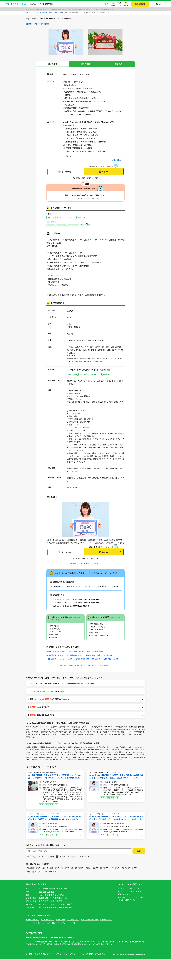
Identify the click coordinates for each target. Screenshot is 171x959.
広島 (52, 904)
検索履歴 (126, 5)
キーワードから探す (33, 923)
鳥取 (40, 904)
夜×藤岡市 (96, 659)
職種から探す (60, 919)
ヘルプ (105, 4)
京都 (48, 895)
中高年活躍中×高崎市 (129, 868)
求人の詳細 (85, 64)
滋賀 (52, 895)
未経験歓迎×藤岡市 (93, 655)
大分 (56, 907)
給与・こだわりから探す (90, 919)
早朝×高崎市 (114, 868)
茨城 (58, 888)
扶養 (34, 857)
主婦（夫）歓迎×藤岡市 (96, 651)
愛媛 (68, 904)
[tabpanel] (66, 42)
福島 (66, 898)
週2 (28, 857)
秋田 (58, 898)
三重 (48, 891)
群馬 (66, 888)
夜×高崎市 (104, 868)
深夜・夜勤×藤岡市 (110, 659)
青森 (46, 898)
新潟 (40, 901)
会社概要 (29, 954)
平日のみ (42, 857)
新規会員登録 (140, 4)
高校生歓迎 (51, 857)
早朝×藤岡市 (51, 659)
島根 (44, 904)
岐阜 (52, 891)
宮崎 (60, 907)
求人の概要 (52, 64)
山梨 (56, 901)
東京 (40, 888)
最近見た (113, 5)
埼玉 (50, 888)
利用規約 (42, 954)
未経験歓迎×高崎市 (33, 868)
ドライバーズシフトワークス (128, 888)
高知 (72, 904)
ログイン (158, 4)
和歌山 (61, 895)
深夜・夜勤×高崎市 (51, 872)
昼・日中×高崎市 (77, 868)
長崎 (48, 907)
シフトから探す (73, 919)
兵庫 (44, 895)
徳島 (60, 904)
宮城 (54, 898)
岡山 (48, 904)
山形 (62, 898)
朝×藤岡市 (108, 655)
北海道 (41, 898)
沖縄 (70, 907)
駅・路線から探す (47, 919)
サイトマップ (83, 954)
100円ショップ (84, 857)
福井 (52, 901)
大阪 (40, 895)
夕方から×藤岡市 (82, 659)
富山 (44, 901)
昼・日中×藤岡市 (65, 659)
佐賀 (44, 907)
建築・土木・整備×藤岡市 (56, 651)
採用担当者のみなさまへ (97, 954)
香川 (64, 904)
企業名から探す (106, 919)
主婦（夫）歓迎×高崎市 (50, 868)
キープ (119, 5)
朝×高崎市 (65, 868)
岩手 (50, 898)
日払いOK (62, 857)
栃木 (62, 888)
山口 (56, 904)
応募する (103, 171)
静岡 (44, 891)
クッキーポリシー (70, 954)
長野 (60, 901)
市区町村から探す (32, 919)
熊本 (52, 907)
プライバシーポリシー (55, 954)
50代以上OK (72, 857)
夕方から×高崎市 (92, 868)
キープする (66, 172)
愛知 (40, 891)
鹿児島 (65, 907)
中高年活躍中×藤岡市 (54, 655)
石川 (48, 901)
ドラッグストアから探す (66, 923)
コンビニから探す (48, 923)
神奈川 (45, 888)
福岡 (40, 907)
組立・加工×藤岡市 (76, 651)
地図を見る (116, 160)
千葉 (54, 888)
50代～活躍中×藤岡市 (74, 655)
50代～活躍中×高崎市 (34, 872)
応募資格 (118, 64)
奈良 (56, 895)
